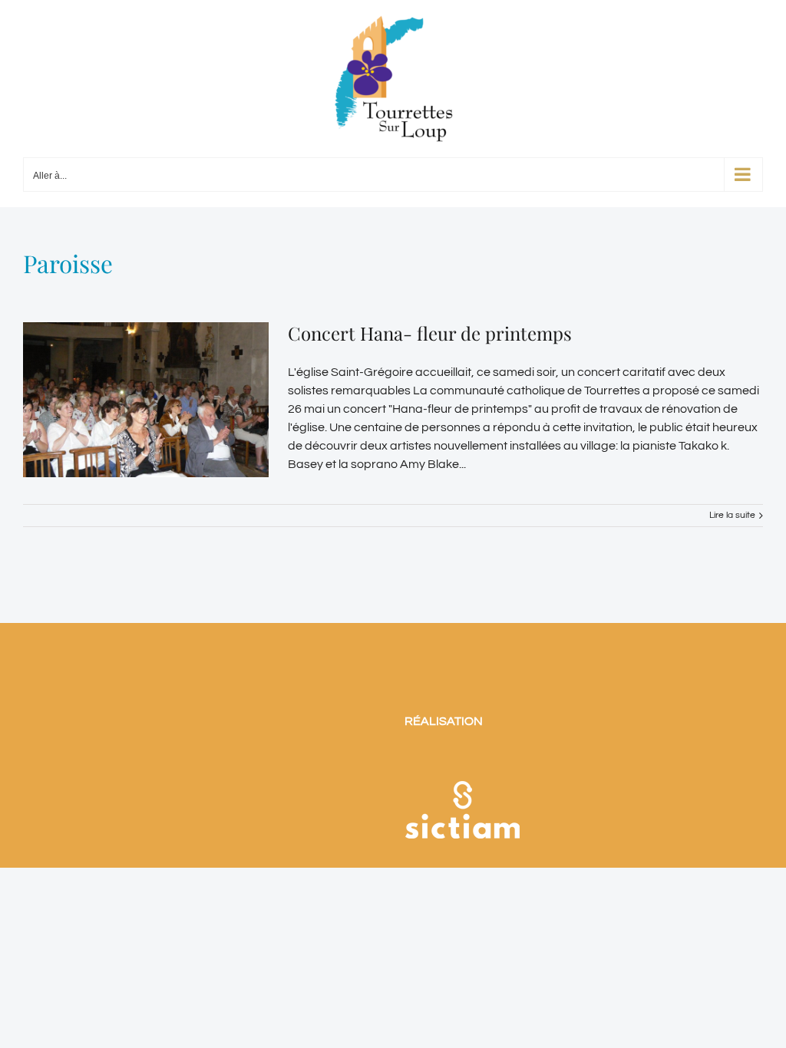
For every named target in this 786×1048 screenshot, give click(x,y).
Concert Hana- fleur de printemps (430, 333)
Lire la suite (732, 515)
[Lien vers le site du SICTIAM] (462, 761)
